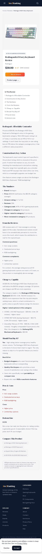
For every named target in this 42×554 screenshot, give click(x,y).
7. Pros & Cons (10, 115)
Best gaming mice (29, 503)
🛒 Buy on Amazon (15, 74)
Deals (4, 515)
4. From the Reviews (12, 105)
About (25, 512)
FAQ (24, 529)
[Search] (37, 3)
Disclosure (26, 518)
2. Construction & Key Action (15, 99)
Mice (24, 496)
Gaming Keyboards (29, 492)
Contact (25, 515)
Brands (5, 518)
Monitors (26, 489)
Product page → (13, 80)
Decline (6, 548)
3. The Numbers (10, 102)
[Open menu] (4, 3)
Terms (25, 525)
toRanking (14, 3)
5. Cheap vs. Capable (12, 108)
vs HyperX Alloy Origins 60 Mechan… (15, 451)
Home (4, 11)
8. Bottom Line (10, 118)
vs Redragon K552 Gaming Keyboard (15, 443)
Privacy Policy (27, 522)
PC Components (28, 499)
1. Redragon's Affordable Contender (17, 95)
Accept (17, 548)
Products (6, 525)
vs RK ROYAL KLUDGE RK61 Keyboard (15, 455)
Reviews (9, 11)
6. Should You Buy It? (12, 112)
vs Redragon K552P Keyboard (13, 447)
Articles (5, 522)
